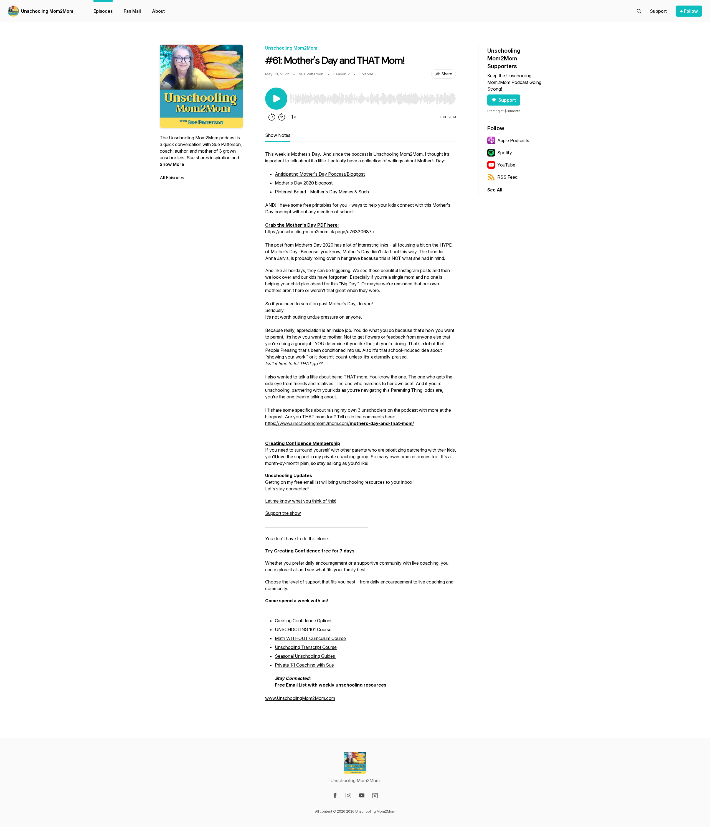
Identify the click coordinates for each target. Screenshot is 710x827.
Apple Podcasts (513, 140)
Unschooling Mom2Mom (47, 11)
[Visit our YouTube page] (361, 795)
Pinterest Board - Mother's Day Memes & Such (322, 191)
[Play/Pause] (276, 99)
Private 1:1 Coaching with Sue (304, 665)
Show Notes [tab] (277, 135)
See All (494, 190)
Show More (172, 164)
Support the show (283, 513)
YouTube (506, 165)
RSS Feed (507, 177)
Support (507, 100)
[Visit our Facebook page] (335, 795)
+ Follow (689, 11)
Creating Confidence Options (304, 620)
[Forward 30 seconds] (282, 117)
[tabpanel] (360, 429)
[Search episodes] (639, 11)
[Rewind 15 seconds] (272, 117)
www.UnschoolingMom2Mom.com (300, 698)
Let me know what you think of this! (300, 501)
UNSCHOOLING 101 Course (303, 629)
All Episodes (172, 177)
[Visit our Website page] (375, 795)
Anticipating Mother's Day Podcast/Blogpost (320, 174)
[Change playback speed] (293, 117)
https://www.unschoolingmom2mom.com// (339, 423)
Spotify (504, 152)
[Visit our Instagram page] (348, 795)
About (158, 11)
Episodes (103, 11)
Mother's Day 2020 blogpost (304, 183)
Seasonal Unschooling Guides (305, 656)
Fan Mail (132, 11)
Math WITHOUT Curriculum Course (310, 638)
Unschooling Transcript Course (306, 647)
